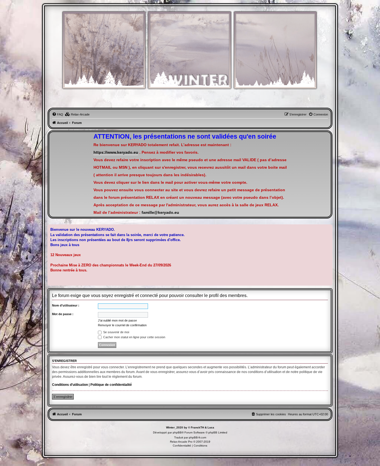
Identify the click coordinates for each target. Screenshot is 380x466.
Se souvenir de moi (115, 332)
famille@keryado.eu (160, 212)
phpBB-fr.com (197, 437)
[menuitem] (57, 114)
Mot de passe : (62, 314)
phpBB (177, 432)
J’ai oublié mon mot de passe (117, 320)
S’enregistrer (63, 397)
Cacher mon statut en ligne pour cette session (133, 337)
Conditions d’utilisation (70, 385)
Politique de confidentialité (111, 385)
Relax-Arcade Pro (181, 441)
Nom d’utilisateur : (65, 305)
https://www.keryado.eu (115, 152)
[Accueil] (190, 53)
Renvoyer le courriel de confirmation (122, 325)
